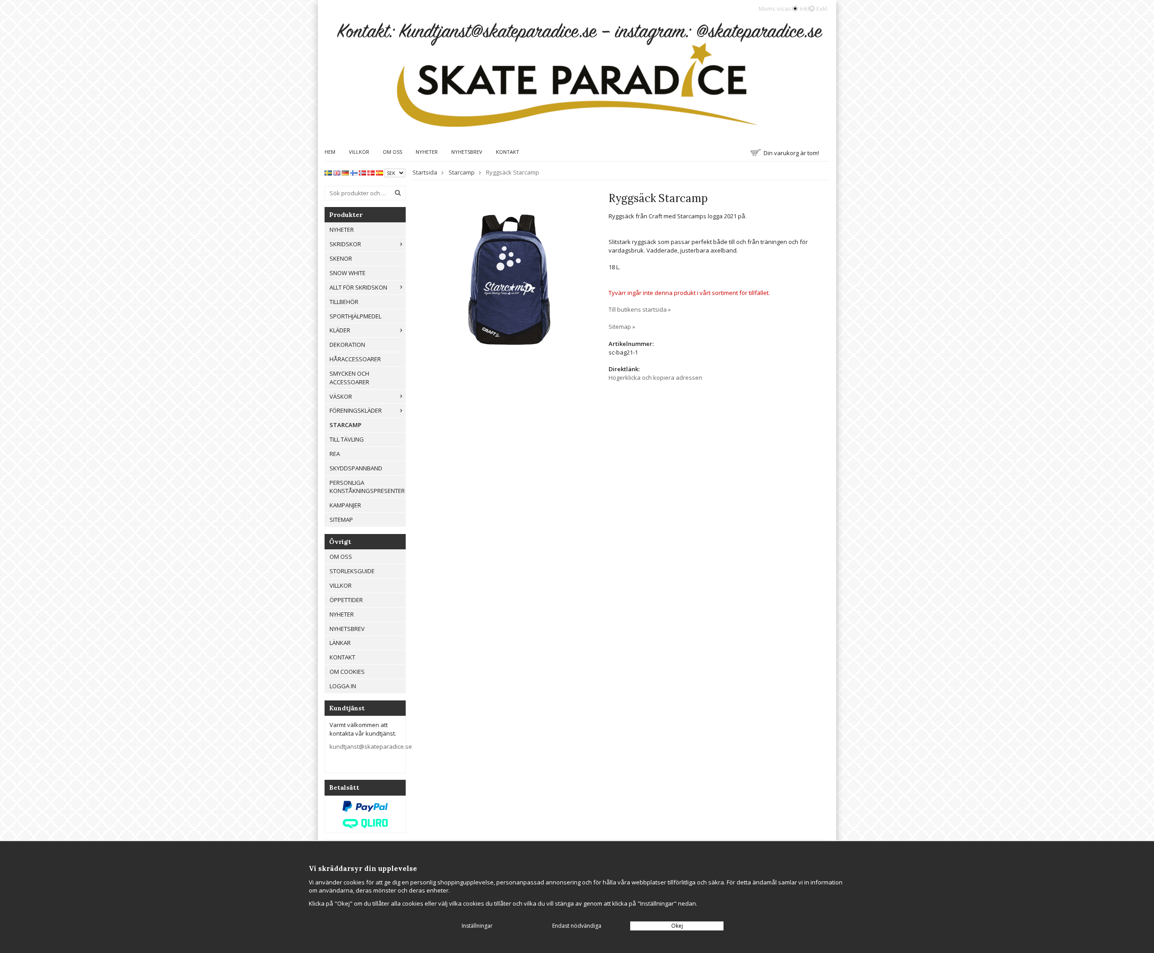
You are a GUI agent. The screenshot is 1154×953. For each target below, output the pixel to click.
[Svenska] (328, 172)
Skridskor (345, 244)
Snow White (348, 273)
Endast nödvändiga (576, 926)
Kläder (340, 330)
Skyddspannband (356, 468)
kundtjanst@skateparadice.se (371, 746)
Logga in (343, 686)
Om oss (392, 151)
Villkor (359, 151)
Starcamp (346, 425)
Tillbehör (344, 302)
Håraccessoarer (355, 359)
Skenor (341, 258)
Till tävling (347, 439)
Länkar (340, 643)
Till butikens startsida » (640, 309)
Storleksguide (352, 571)
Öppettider (346, 600)
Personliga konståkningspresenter (367, 487)
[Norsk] (362, 172)
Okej (677, 926)
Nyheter (427, 151)
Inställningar (477, 926)
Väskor (341, 396)
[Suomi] (353, 172)
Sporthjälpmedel (355, 316)
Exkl (821, 9)
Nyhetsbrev (466, 151)
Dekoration (347, 345)
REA (335, 454)
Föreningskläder (356, 410)
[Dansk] (371, 172)
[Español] (379, 172)
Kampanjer (345, 505)
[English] (336, 172)
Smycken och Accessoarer (349, 377)
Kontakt (507, 151)
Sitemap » (622, 326)
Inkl (804, 9)
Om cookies (347, 672)
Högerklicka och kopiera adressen (655, 377)
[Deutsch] (345, 172)
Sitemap (341, 520)
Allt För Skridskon (358, 287)
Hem (330, 151)
